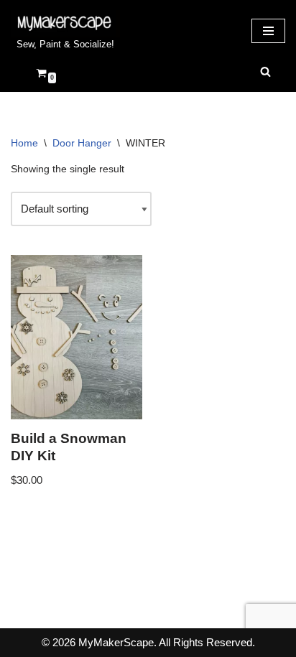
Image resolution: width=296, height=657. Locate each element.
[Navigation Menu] (268, 31)
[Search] (265, 71)
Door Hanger (81, 143)
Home (24, 143)
